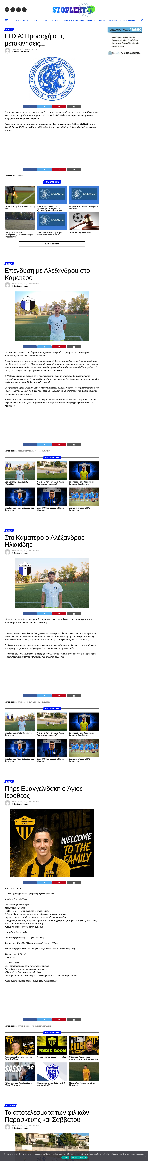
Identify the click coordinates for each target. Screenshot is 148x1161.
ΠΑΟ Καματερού (44, 451)
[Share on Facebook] (30, 106)
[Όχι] (145, 1156)
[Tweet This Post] (44, 106)
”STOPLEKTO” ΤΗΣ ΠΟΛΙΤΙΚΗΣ (73, 20)
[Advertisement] (52, 150)
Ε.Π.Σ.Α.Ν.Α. (55, 20)
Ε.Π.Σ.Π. (34, 20)
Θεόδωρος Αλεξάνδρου (27, 451)
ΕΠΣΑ (21, 175)
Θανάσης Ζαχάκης (21, 286)
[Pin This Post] (59, 106)
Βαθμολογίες (114, 20)
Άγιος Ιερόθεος (25, 1026)
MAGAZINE (91, 20)
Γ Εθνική (16, 20)
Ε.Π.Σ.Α (25, 20)
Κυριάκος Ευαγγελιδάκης (42, 1026)
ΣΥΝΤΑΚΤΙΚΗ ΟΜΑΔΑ (21, 52)
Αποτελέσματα (129, 20)
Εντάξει (65, 1157)
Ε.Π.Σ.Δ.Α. (44, 20)
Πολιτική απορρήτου (79, 1157)
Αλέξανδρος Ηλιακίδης (27, 702)
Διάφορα (102, 20)
